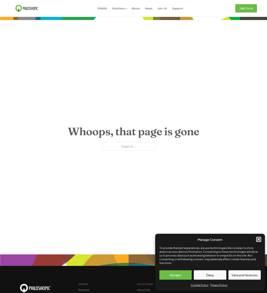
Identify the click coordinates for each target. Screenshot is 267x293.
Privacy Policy (218, 285)
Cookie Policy (199, 285)
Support (177, 8)
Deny (210, 275)
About (136, 8)
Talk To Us (246, 8)
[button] (259, 239)
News (148, 8)
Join (160, 8)
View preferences (245, 275)
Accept (175, 275)
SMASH (102, 8)
